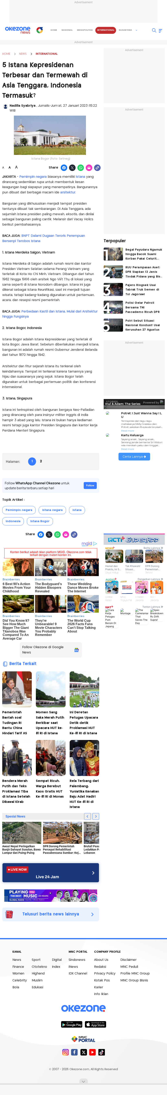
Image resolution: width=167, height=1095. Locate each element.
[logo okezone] (83, 1008)
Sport (36, 959)
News (16, 959)
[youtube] (92, 1052)
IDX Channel (78, 973)
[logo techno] (17, 30)
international (105, 30)
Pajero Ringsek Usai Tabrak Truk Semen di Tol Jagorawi (142, 290)
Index (56, 966)
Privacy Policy (104, 973)
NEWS (23, 54)
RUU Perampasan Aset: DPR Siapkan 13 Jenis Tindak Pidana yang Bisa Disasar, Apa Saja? (143, 272)
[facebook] (74, 1052)
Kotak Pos (102, 980)
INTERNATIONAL (47, 54)
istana (80, 176)
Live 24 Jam (47, 877)
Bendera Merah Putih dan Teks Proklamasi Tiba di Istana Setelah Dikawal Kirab (16, 791)
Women (18, 973)
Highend (38, 973)
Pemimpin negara (32, 176)
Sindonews (77, 959)
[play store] (71, 1024)
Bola (15, 987)
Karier (98, 987)
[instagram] (65, 1052)
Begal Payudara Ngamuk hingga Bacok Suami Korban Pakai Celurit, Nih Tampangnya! (143, 254)
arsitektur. (68, 192)
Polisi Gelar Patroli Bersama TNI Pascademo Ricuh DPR (142, 307)
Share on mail (89, 168)
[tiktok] (101, 1052)
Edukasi (37, 987)
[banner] (50, 895)
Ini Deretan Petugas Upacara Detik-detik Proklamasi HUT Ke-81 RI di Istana (84, 723)
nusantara (125, 30)
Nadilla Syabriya (23, 105)
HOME (6, 54)
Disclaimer (128, 959)
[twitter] (83, 1052)
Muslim (37, 980)
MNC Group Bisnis (134, 980)
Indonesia (13, 521)
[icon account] (5, 106)
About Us (101, 959)
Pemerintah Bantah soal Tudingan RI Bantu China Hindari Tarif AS (14, 723)
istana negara (52, 510)
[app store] (95, 1024)
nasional (67, 30)
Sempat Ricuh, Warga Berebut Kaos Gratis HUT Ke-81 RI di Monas (50, 788)
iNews (73, 966)
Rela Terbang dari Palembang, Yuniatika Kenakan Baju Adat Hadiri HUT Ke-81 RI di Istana (84, 794)
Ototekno (39, 966)
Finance (18, 966)
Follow (90, 485)
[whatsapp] (80, 168)
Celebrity (19, 980)
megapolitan (85, 30)
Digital (57, 959)
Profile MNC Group (135, 973)
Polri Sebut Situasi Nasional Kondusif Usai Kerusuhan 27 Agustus (142, 325)
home (54, 30)
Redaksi (100, 966)
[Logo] (39, 30)
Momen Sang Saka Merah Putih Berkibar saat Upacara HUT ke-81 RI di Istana (50, 723)
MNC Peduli (129, 966)
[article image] (113, 254)
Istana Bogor (39, 521)
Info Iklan (101, 994)
